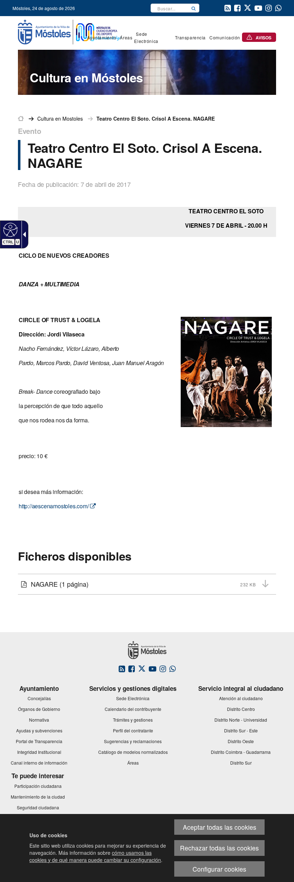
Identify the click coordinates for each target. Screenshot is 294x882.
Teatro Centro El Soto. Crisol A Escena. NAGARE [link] (155, 118)
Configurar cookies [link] (219, 868)
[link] (9, 229)
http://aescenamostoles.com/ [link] (54, 506)
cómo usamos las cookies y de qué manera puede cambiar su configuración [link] (95, 856)
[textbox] (169, 8)
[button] (193, 8)
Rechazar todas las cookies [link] (219, 847)
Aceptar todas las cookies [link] (219, 827)
